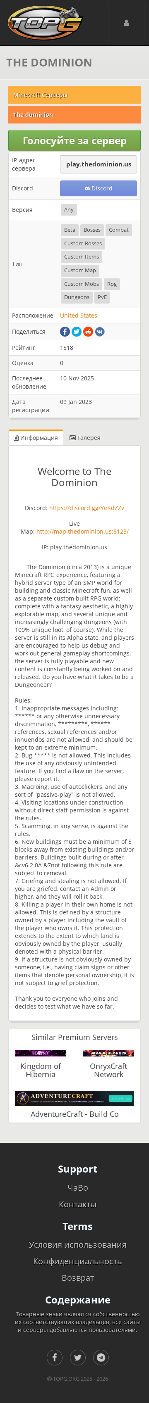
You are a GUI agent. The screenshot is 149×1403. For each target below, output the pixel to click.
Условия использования (78, 1244)
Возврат (78, 1277)
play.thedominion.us (98, 164)
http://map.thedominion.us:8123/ (82, 531)
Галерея (88, 438)
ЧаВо (77, 1187)
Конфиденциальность (77, 1261)
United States (78, 315)
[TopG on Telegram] (101, 1357)
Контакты (77, 1204)
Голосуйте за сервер (75, 140)
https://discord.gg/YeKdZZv (86, 508)
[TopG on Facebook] (54, 1357)
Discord (101, 188)
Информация (38, 438)
